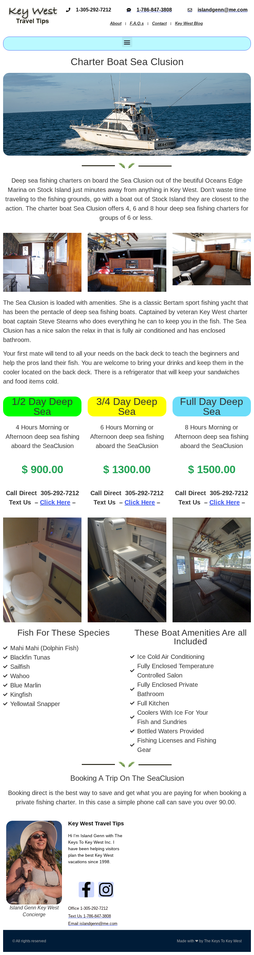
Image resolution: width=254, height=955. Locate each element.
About (115, 23)
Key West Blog (189, 23)
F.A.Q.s (137, 23)
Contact (159, 23)
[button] (127, 42)
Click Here (55, 502)
